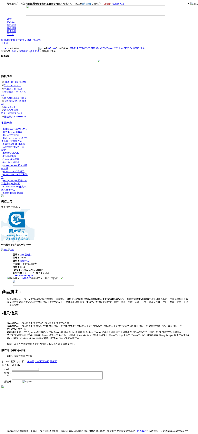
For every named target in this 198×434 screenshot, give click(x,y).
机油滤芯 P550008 (13, 88)
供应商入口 (118, 3)
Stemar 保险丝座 (11, 159)
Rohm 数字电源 (11, 135)
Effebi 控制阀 (9, 156)
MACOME (102, 48)
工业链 (10, 34)
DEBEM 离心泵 (11, 153)
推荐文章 (6, 122)
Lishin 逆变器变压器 (13, 192)
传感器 (135, 48)
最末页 (53, 361)
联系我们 (142, 431)
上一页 (38, 361)
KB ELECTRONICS (80, 48)
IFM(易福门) (26, 254)
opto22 (111, 48)
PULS (94, 48)
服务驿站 (11, 28)
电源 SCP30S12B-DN (15, 82)
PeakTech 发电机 (11, 162)
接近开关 (34, 51)
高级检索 (51, 48)
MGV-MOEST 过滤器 (14, 144)
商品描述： (12, 291)
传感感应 (23, 51)
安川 (117, 48)
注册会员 (26, 278)
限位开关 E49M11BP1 (15, 116)
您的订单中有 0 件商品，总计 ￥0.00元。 (22, 40)
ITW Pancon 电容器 (12, 132)
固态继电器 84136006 (15, 98)
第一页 (30, 361)
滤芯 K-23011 (11, 107)
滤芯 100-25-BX (12, 85)
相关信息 (10, 313)
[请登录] (86, 3)
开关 (142, 48)
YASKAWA (126, 48)
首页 (9, 19)
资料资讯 (11, 25)
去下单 (4, 43)
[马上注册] (106, 3)
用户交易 (11, 31)
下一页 (45, 361)
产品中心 (11, 22)
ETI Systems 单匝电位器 (15, 129)
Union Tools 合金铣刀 (13, 171)
